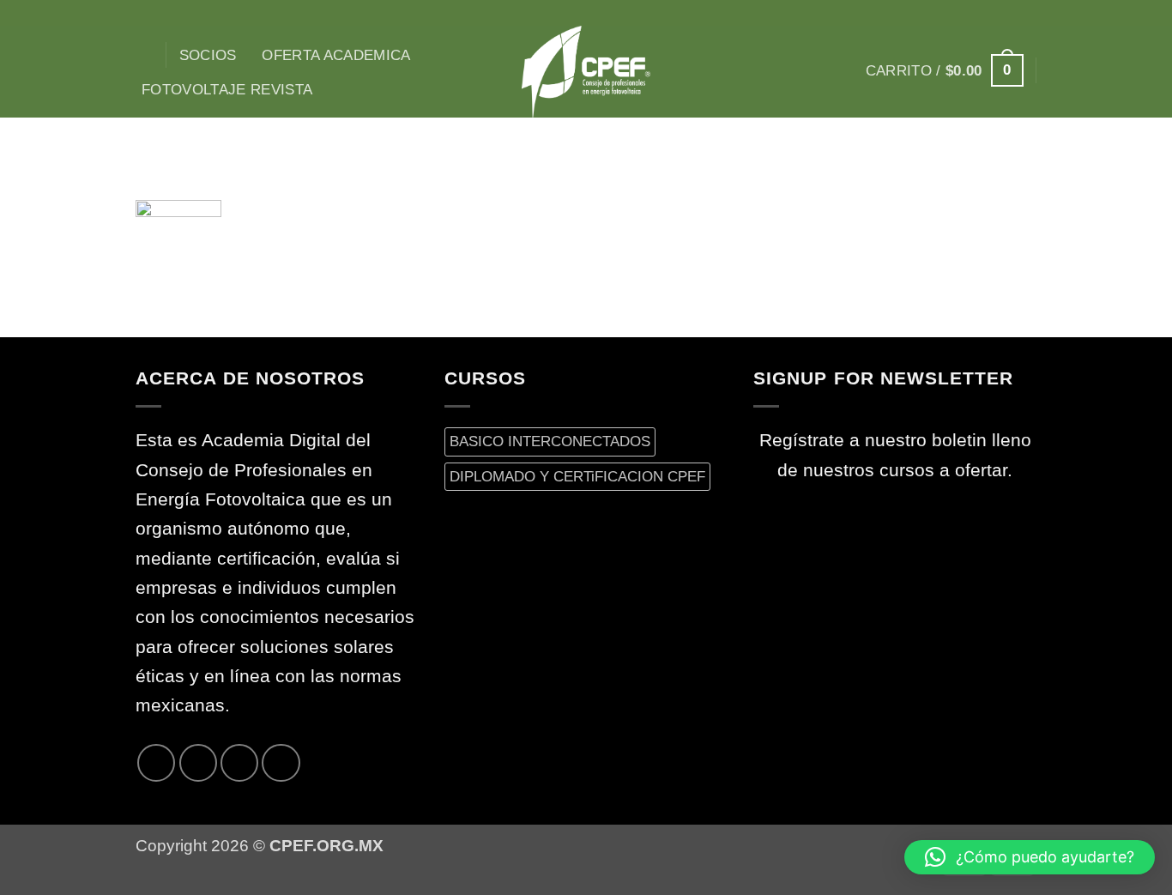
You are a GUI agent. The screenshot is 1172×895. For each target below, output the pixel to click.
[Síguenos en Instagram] (959, 13)
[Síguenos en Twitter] (1003, 13)
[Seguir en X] (981, 13)
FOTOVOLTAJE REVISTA (227, 89)
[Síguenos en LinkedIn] (280, 763)
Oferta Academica (336, 54)
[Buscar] (145, 55)
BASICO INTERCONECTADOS (550, 441)
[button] (945, 70)
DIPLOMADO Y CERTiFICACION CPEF (577, 476)
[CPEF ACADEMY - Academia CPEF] (586, 72)
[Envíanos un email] (1025, 13)
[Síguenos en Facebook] (937, 13)
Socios (208, 54)
